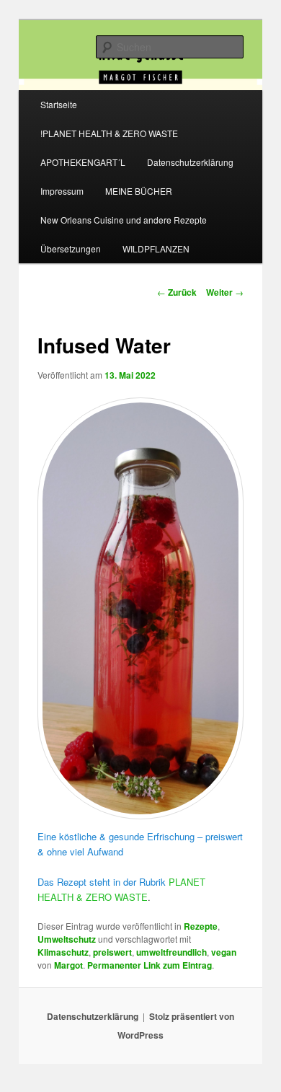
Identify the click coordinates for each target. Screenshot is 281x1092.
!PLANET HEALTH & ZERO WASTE (109, 133)
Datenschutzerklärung (190, 162)
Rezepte (201, 926)
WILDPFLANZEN (155, 248)
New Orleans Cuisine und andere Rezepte (123, 219)
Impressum (62, 191)
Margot (68, 965)
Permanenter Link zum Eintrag (149, 965)
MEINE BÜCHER (138, 191)
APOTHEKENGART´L (82, 162)
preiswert (112, 952)
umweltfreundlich (171, 952)
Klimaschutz (63, 952)
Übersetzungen (70, 248)
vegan (223, 952)
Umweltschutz (66, 939)
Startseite (58, 104)
